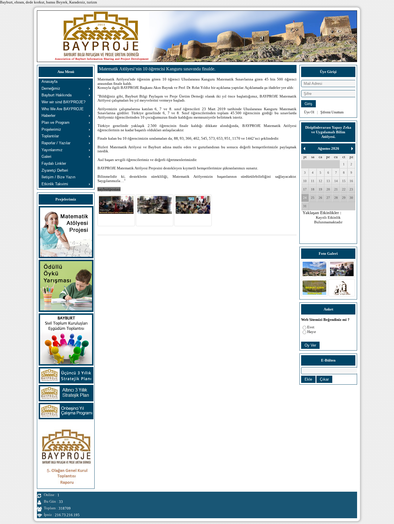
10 (305, 181)
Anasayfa (49, 81)
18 (312, 189)
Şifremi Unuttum (332, 112)
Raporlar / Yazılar (56, 143)
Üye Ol (309, 112)
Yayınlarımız (52, 150)
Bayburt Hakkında (57, 95)
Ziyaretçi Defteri (55, 170)
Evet (310, 327)
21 (336, 189)
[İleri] (352, 148)
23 (351, 189)
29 (344, 197)
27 (328, 197)
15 (344, 181)
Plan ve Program (56, 122)
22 (344, 189)
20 (328, 189)
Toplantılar (50, 136)
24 (305, 197)
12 (320, 181)
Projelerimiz (51, 129)
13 (328, 181)
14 (336, 181)
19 (320, 189)
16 (351, 181)
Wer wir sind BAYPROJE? (63, 102)
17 (305, 189)
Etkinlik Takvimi (55, 184)
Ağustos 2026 (328, 148)
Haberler (48, 115)
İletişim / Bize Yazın (58, 177)
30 (351, 197)
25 (312, 197)
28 (336, 197)
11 (312, 181)
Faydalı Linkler (54, 163)
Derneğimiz (51, 88)
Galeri (46, 156)
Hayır (311, 332)
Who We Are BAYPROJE (63, 109)
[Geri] (304, 148)
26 (320, 197)
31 (305, 206)
